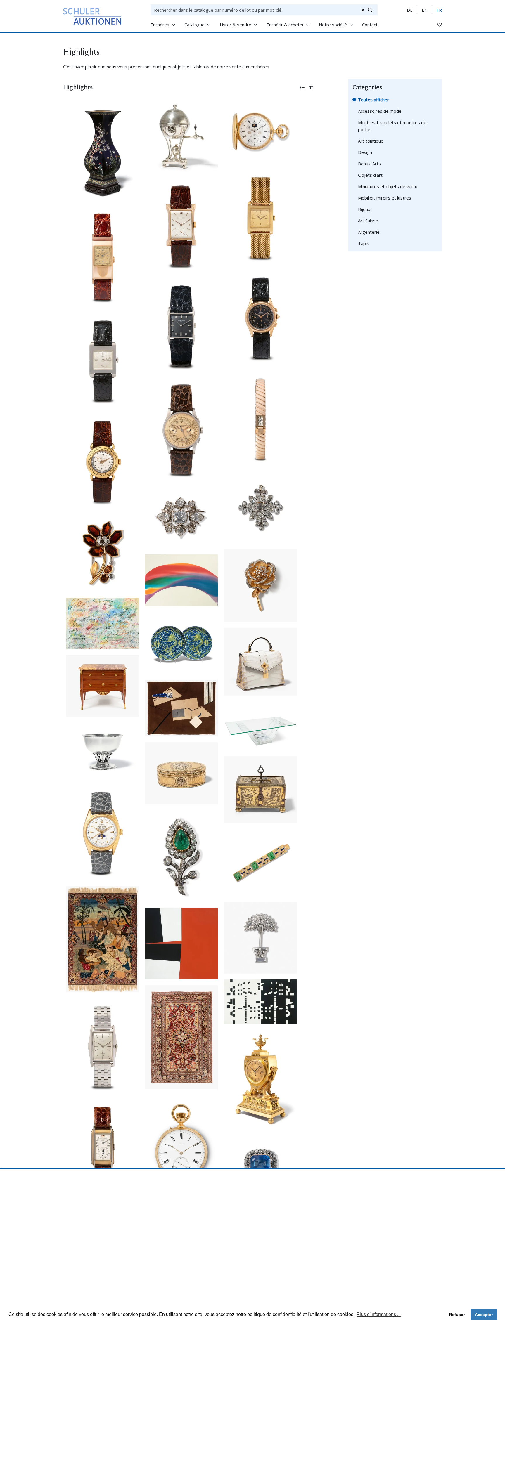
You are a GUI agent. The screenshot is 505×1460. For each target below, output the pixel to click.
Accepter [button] (484, 1314)
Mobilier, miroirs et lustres (384, 198)
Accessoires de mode (380, 111)
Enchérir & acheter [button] (285, 24)
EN (425, 10)
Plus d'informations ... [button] (379, 1314)
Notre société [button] (333, 24)
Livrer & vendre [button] (235, 24)
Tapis (363, 243)
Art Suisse (368, 220)
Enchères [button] (160, 24)
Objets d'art (370, 175)
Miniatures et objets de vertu (387, 186)
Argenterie (369, 232)
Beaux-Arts (369, 164)
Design (365, 152)
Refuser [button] (457, 1314)
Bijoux (364, 209)
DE (410, 10)
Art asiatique (370, 141)
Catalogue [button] (194, 24)
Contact (370, 24)
